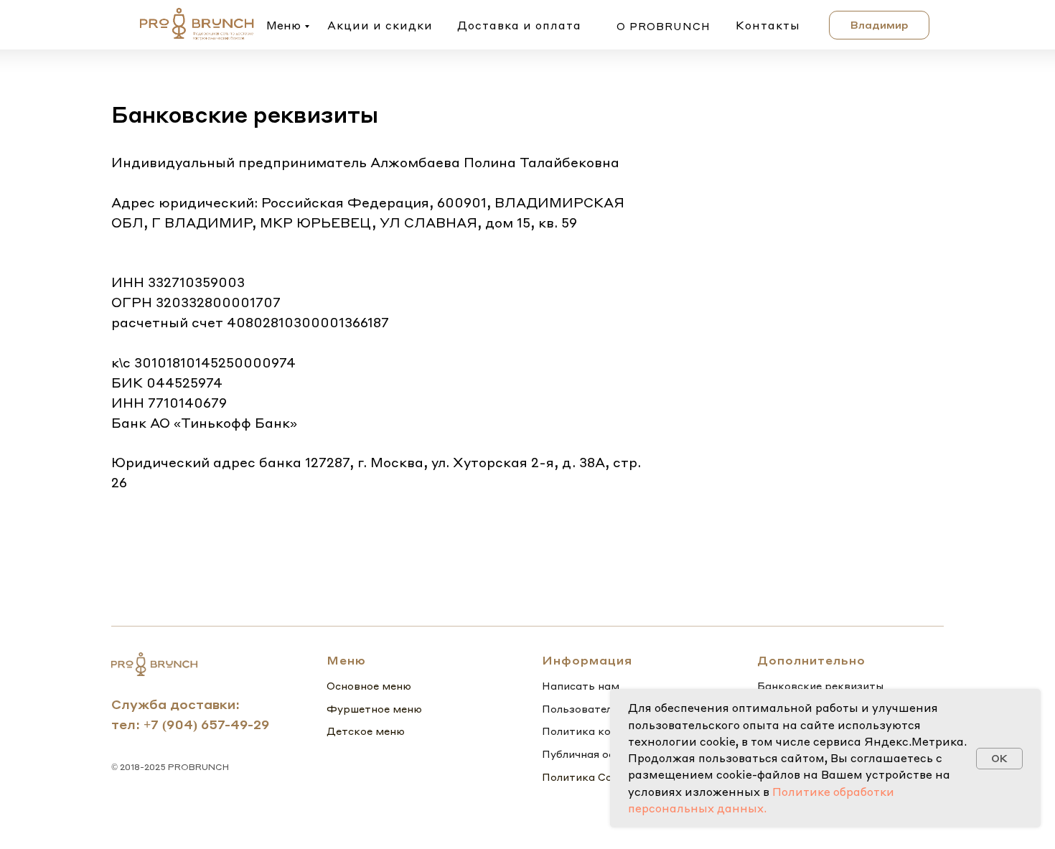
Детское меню (366, 730)
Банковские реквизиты (820, 685)
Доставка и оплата (519, 25)
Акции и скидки (380, 25)
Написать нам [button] (580, 685)
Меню (283, 25)
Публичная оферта (592, 753)
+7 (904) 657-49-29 (206, 724)
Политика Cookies (590, 776)
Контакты (768, 25)
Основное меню (369, 685)
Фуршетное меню (374, 708)
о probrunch (663, 25)
